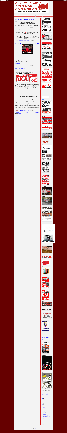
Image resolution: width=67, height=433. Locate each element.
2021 (42, 400)
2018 (42, 402)
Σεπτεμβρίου (44, 408)
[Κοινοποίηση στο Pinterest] (33, 40)
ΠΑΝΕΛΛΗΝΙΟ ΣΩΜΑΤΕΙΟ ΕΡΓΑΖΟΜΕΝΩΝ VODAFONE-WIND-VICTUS (46, 337)
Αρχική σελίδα (27, 112)
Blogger (35, 428)
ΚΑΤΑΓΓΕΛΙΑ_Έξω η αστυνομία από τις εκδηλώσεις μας (25, 19)
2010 (42, 424)
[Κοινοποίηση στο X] (31, 27)
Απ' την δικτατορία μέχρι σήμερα (45, 394)
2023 (42, 398)
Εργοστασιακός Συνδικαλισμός (45, 393)
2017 (42, 403)
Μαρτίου (43, 411)
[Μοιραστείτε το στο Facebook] (32, 27)
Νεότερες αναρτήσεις (17, 112)
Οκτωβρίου (44, 407)
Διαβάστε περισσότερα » (17, 63)
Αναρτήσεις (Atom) (19, 113)
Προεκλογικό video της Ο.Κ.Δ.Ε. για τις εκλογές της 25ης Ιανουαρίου (27, 43)
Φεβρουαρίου (44, 412)
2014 (42, 421)
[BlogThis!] (31, 40)
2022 (42, 399)
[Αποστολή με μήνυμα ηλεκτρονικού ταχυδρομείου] (30, 27)
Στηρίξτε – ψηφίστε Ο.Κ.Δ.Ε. (20, 68)
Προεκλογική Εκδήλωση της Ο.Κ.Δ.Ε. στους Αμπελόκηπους (25, 30)
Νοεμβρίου (44, 406)
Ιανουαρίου (44, 413)
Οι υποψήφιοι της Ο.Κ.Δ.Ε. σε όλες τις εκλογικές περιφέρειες (25, 58)
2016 (42, 404)
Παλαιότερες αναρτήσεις (37, 112)
